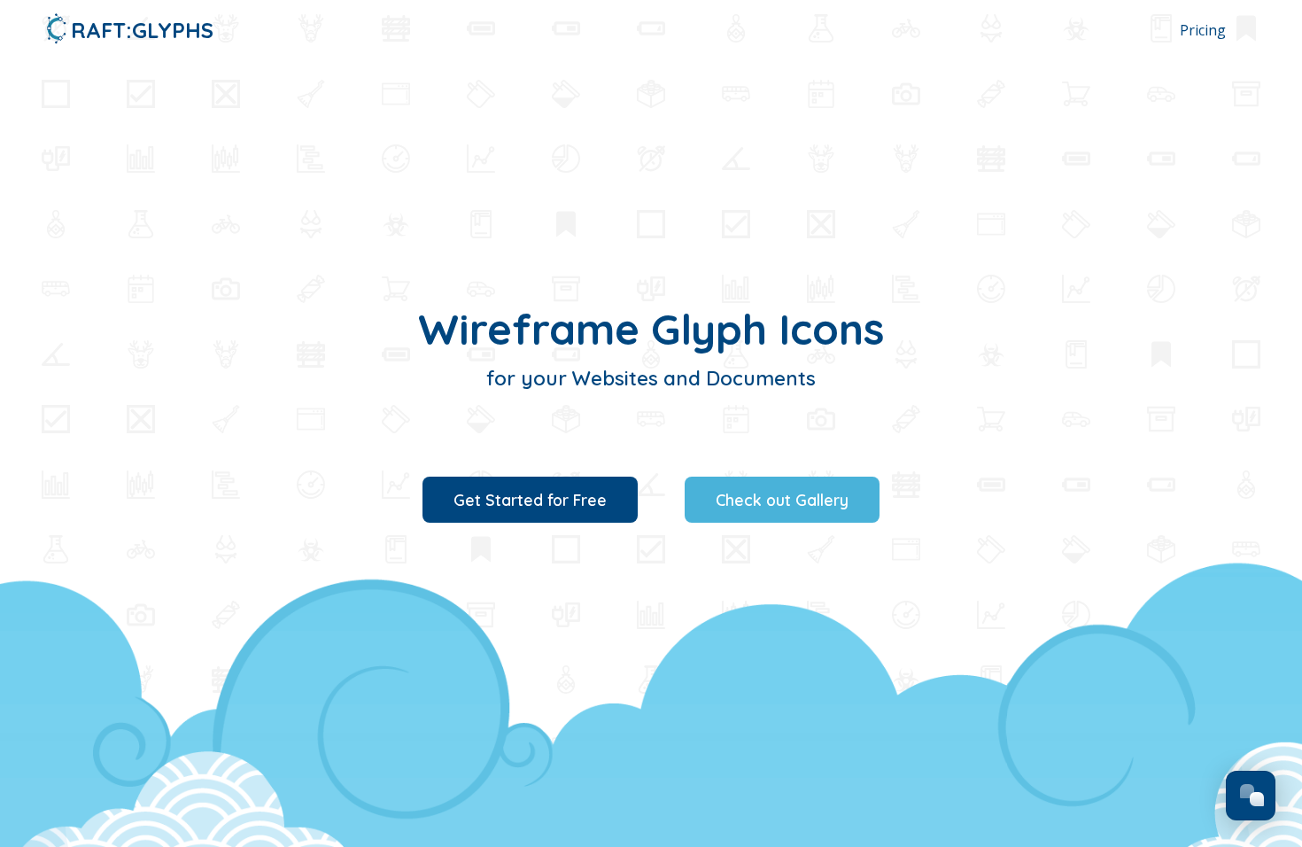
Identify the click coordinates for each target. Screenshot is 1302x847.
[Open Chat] (1250, 795)
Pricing (1203, 30)
